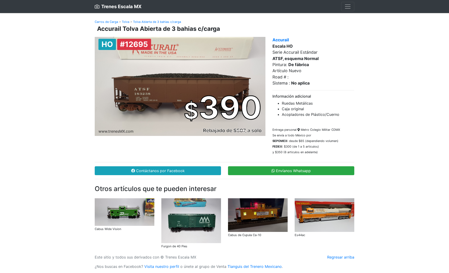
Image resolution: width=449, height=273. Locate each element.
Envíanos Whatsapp (293, 170)
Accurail (280, 39)
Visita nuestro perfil (161, 266)
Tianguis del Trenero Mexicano (255, 266)
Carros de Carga (106, 22)
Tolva (125, 22)
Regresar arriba (340, 257)
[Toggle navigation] (347, 6)
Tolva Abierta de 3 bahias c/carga (157, 22)
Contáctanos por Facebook (160, 170)
